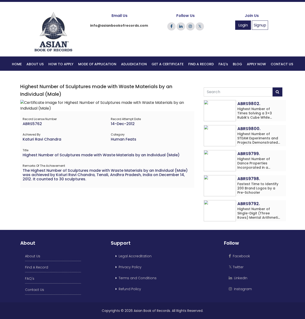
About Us (32, 256)
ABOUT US (35, 64)
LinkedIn (239, 278)
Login (243, 25)
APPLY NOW (256, 64)
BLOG (237, 64)
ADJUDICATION (134, 64)
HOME (17, 64)
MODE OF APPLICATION (97, 64)
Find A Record (36, 267)
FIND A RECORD (201, 64)
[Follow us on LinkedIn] (181, 26)
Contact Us (34, 289)
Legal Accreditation (134, 256)
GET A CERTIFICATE (167, 64)
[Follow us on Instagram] (190, 26)
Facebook (240, 256)
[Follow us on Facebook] (171, 26)
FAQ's (223, 64)
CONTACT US (282, 64)
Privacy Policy (129, 267)
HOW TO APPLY (60, 64)
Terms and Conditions (137, 278)
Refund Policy (129, 289)
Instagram (242, 289)
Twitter (236, 267)
